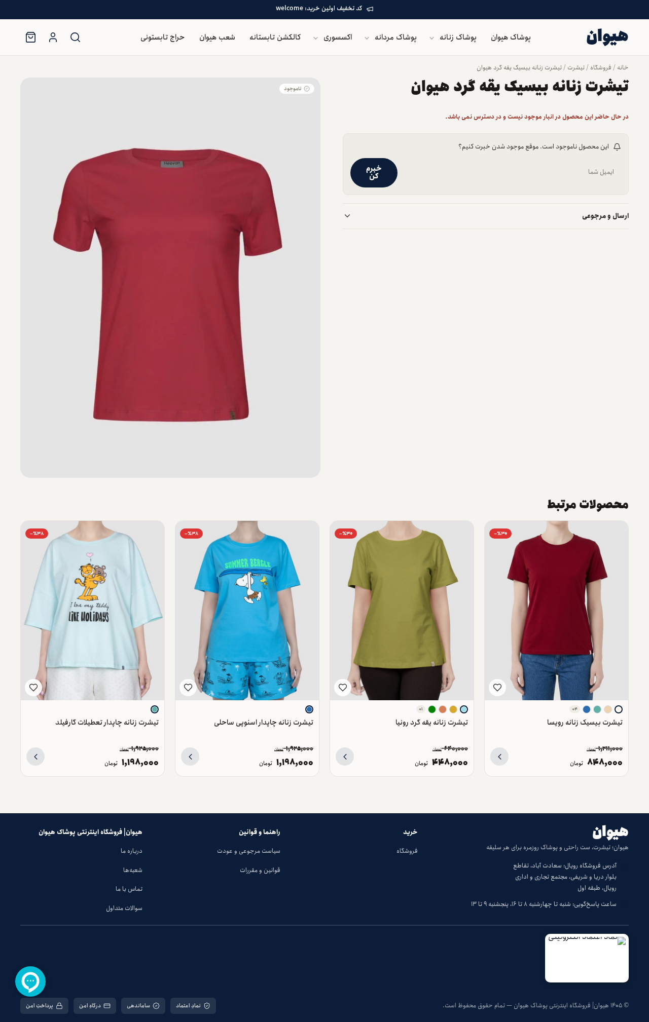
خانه (623, 67)
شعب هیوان (217, 37)
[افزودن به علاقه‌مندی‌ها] (497, 687)
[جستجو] (75, 37)
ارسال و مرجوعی (605, 216)
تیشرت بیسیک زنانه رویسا (585, 722)
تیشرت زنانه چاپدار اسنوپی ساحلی (263, 722)
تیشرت (576, 67)
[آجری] (443, 709)
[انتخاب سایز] (499, 756)
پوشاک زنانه (458, 37)
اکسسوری (337, 37)
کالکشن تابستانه (275, 37)
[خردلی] (453, 709)
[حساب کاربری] (53, 37)
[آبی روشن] (464, 709)
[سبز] (432, 709)
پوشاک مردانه (396, 37)
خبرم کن (374, 172)
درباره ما (131, 851)
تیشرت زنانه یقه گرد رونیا (431, 722)
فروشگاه (600, 67)
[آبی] (587, 709)
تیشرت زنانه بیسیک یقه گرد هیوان (519, 67)
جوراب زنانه (311, 127)
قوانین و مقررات (260, 870)
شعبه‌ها (132, 870)
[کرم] (608, 709)
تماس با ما (129, 889)
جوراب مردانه (308, 147)
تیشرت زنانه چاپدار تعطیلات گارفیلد (107, 722)
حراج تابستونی (162, 37)
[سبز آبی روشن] (597, 709)
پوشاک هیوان (511, 37)
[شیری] (619, 709)
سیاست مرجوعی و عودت (248, 851)
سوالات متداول (124, 908)
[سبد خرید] (30, 37)
